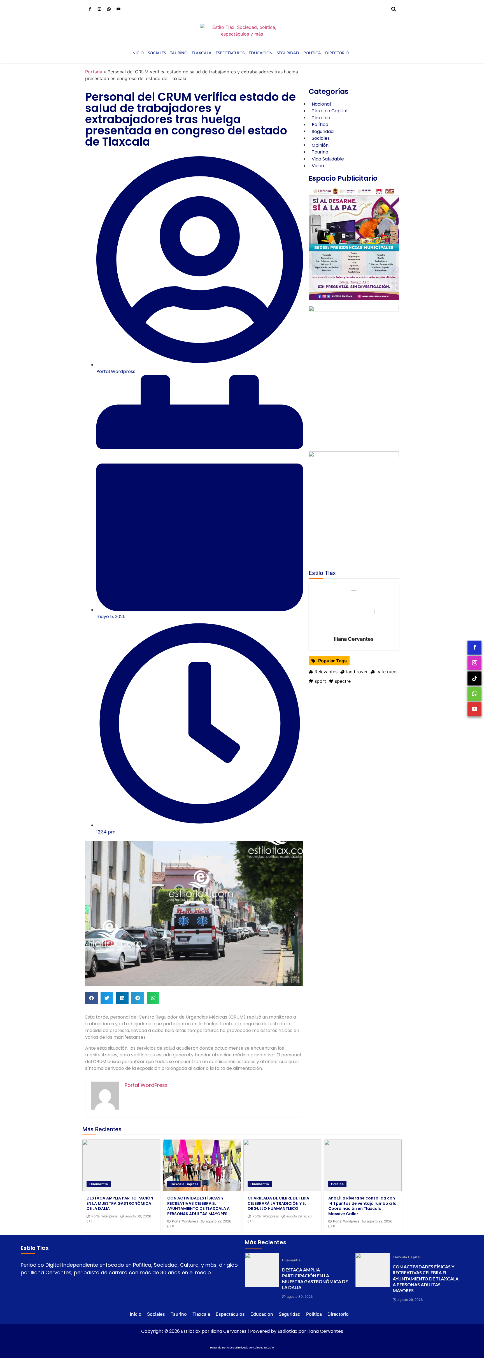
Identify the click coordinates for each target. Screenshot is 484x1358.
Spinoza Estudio (263, 1347)
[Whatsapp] (109, 9)
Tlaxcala (201, 52)
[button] (91, 998)
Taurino (178, 52)
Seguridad (288, 52)
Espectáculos (230, 52)
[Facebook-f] (90, 9)
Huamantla (98, 1184)
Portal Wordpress (104, 1216)
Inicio (137, 52)
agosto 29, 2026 (218, 1221)
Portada (93, 71)
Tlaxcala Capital (184, 1184)
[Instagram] (99, 9)
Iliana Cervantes (354, 639)
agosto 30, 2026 (138, 1216)
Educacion (261, 52)
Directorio (337, 52)
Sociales (157, 52)
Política (312, 52)
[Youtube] (118, 9)
